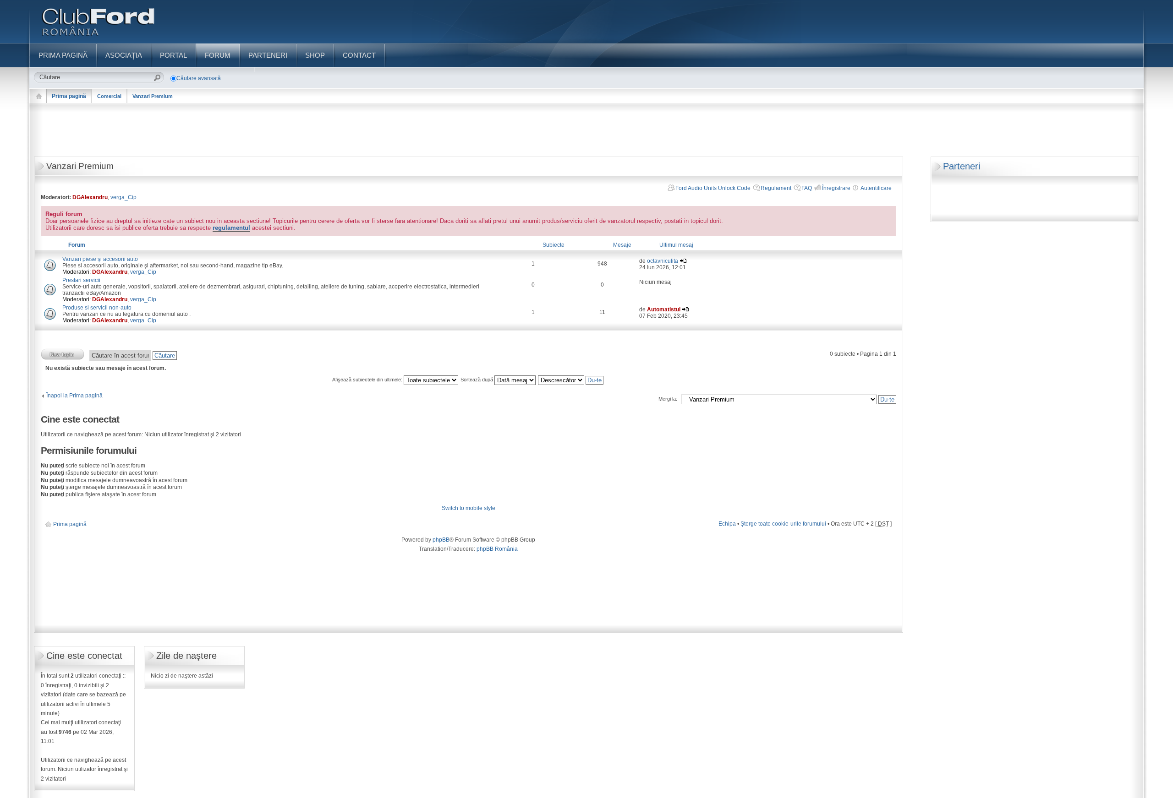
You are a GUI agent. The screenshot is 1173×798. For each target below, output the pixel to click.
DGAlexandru (90, 197)
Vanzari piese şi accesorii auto (100, 259)
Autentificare (876, 188)
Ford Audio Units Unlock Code (713, 188)
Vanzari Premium (152, 96)
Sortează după (477, 379)
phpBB (441, 540)
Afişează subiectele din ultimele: (368, 379)
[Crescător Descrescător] (571, 379)
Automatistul (663, 309)
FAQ (806, 188)
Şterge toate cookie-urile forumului (783, 524)
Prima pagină (69, 96)
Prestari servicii (81, 280)
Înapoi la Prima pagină (74, 395)
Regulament (776, 188)
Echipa (727, 524)
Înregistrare (836, 188)
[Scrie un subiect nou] (63, 354)
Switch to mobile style (468, 508)
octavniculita (662, 261)
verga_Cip (123, 197)
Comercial (109, 96)
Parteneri (961, 166)
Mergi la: (667, 399)
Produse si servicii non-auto (97, 307)
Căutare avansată (198, 78)
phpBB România (497, 549)
